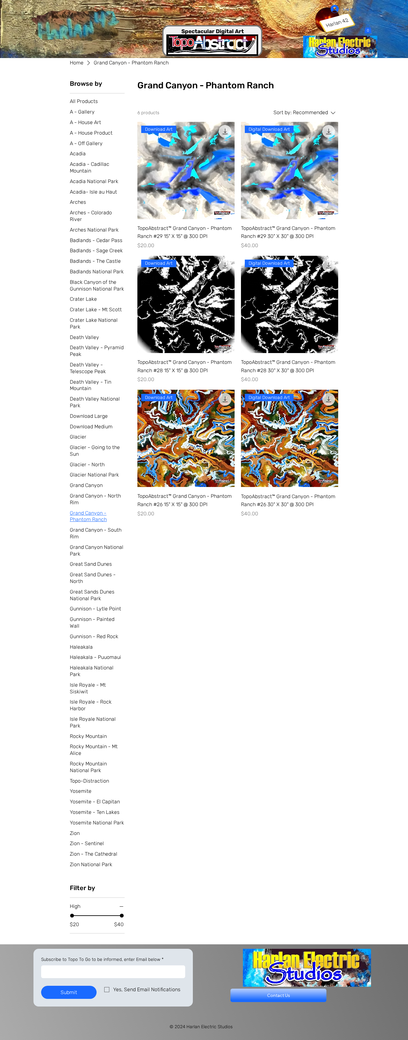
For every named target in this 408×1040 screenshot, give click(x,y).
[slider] (72, 915)
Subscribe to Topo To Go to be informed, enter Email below (102, 959)
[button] (368, 29)
